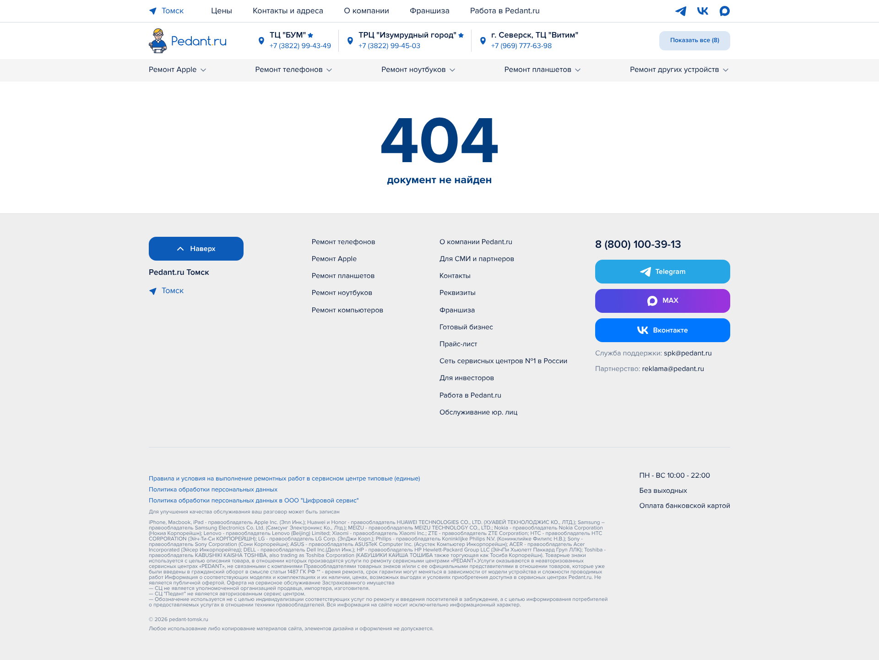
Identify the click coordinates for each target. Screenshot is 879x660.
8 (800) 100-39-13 (638, 244)
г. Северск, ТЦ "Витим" (534, 35)
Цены (221, 11)
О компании (366, 11)
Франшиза (430, 11)
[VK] (702, 10)
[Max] (724, 10)
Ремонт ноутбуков (413, 70)
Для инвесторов (467, 377)
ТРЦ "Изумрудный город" (407, 35)
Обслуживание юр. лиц (478, 412)
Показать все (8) (694, 40)
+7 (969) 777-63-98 (521, 45)
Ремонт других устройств (674, 70)
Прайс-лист (458, 344)
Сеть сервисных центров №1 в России (503, 360)
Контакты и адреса (288, 11)
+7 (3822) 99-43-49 (300, 45)
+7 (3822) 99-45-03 (389, 45)
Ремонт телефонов (289, 70)
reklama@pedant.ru (673, 368)
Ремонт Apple (173, 70)
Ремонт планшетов (538, 70)
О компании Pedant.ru (476, 241)
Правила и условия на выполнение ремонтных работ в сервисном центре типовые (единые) (284, 479)
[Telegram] (680, 10)
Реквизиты (458, 292)
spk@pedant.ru (687, 353)
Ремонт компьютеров (348, 310)
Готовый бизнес (466, 327)
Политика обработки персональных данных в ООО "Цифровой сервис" (254, 501)
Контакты (455, 275)
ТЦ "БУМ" (288, 35)
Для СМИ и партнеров (477, 258)
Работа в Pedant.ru (505, 11)
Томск (173, 11)
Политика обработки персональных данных (213, 490)
